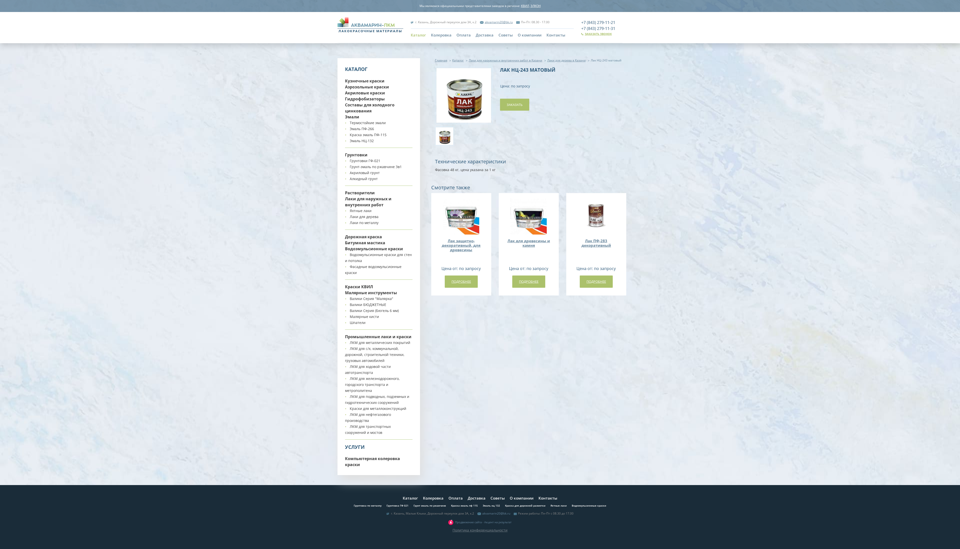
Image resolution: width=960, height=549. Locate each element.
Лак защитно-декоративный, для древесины (461, 245)
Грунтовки (356, 155)
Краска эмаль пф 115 (464, 505)
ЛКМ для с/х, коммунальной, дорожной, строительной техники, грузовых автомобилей (374, 354)
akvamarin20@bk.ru (499, 22)
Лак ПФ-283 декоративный (596, 243)
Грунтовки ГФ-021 (365, 160)
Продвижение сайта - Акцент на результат (483, 522)
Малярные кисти (364, 316)
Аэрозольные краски (367, 87)
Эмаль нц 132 (491, 505)
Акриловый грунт (365, 172)
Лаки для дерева (364, 216)
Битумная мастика (365, 243)
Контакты (555, 34)
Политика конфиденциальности (480, 530)
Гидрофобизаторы (365, 99)
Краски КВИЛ (359, 286)
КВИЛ (525, 6)
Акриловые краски (365, 93)
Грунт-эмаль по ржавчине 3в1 (376, 166)
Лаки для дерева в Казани (566, 60)
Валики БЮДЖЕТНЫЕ (368, 304)
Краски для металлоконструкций (378, 408)
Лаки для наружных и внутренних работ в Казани (505, 60)
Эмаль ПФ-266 (362, 128)
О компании (530, 34)
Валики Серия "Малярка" (371, 298)
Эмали (352, 117)
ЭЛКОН (535, 6)
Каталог (418, 34)
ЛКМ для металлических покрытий (380, 342)
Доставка (485, 34)
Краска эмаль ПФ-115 (368, 134)
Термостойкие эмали (368, 122)
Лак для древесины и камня (529, 243)
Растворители (360, 193)
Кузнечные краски (364, 81)
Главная (441, 60)
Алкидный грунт (364, 178)
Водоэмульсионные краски (374, 249)
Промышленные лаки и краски (378, 336)
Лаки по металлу (364, 222)
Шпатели (358, 322)
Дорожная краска (363, 237)
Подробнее (461, 281)
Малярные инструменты (371, 292)
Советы (505, 34)
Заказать (514, 104)
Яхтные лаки (361, 210)
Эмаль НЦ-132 (362, 140)
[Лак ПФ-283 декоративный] (596, 216)
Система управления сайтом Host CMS (480, 536)
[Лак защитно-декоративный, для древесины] (461, 216)
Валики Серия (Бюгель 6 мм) (374, 310)
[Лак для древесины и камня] (528, 216)
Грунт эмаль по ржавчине (430, 505)
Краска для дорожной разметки (525, 505)
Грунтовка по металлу (368, 505)
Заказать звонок (598, 34)
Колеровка (441, 34)
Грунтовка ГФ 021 (397, 505)
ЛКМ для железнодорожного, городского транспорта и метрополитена (372, 384)
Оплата (463, 34)
